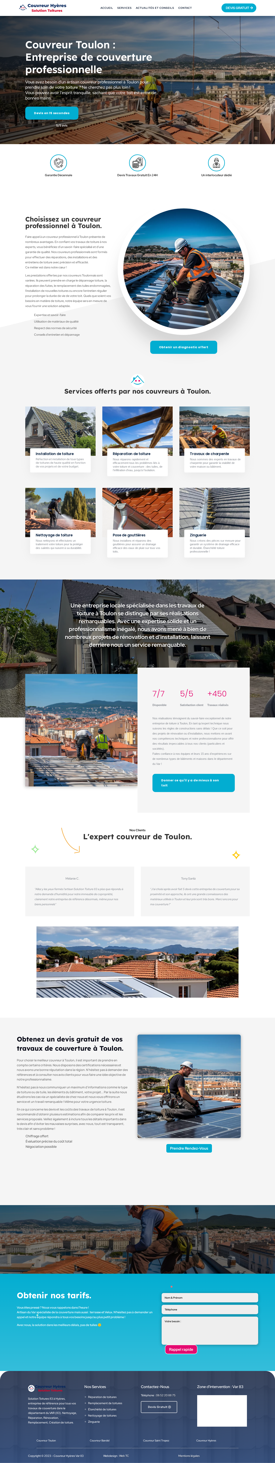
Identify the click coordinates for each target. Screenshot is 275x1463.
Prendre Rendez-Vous (189, 1148)
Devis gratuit (237, 8)
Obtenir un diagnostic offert (183, 347)
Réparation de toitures (102, 1397)
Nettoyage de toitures (102, 1415)
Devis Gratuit (157, 1407)
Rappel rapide (181, 1349)
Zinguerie (94, 1422)
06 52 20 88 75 (165, 1395)
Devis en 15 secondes (52, 113)
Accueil (106, 8)
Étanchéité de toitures (102, 1409)
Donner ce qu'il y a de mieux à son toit (190, 783)
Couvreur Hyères (206, 1440)
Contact (185, 8)
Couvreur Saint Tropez (156, 1440)
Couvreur (99, 1440)
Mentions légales (189, 1456)
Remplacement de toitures (105, 1403)
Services (124, 8)
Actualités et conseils (155, 8)
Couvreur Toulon (46, 1440)
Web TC (124, 1456)
